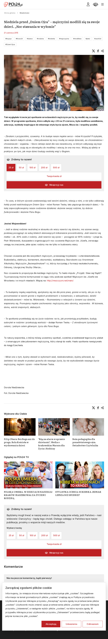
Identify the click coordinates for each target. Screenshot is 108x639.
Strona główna (9, 13)
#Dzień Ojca (10, 44)
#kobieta (51, 39)
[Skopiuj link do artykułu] (102, 51)
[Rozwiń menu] (102, 4)
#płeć (88, 39)
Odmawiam (93, 624)
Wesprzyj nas (56, 185)
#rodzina (40, 39)
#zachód (97, 39)
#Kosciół (19, 39)
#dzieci (30, 39)
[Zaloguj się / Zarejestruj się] (88, 5)
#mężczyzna (64, 39)
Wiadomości (24, 13)
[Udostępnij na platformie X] (93, 51)
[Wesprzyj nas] (95, 5)
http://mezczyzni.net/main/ (60, 280)
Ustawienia (71, 624)
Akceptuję (51, 624)
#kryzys (8, 39)
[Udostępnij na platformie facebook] (98, 51)
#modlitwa (77, 39)
